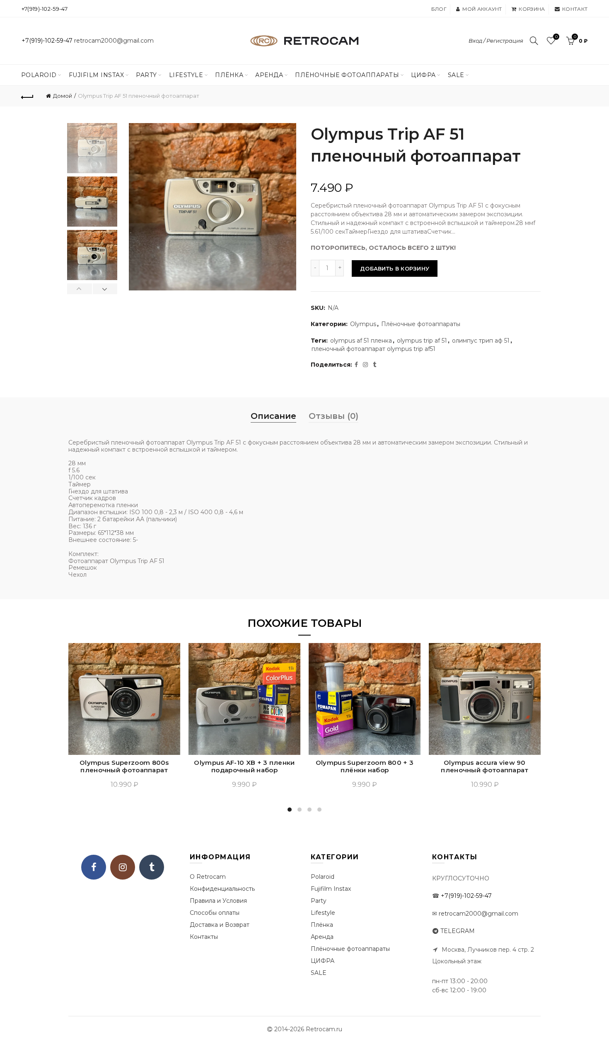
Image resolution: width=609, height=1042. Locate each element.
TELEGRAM (457, 931)
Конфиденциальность (222, 888)
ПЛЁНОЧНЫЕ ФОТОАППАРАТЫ (347, 75)
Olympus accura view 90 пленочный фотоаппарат (484, 766)
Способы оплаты (214, 912)
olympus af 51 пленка (361, 340)
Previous (79, 288)
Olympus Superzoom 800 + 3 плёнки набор (365, 766)
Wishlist (556, 36)
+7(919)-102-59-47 (45, 8)
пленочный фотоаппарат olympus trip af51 (373, 349)
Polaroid (39, 75)
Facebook (93, 867)
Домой (62, 95)
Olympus (363, 324)
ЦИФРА (423, 75)
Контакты (204, 936)
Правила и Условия (218, 900)
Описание (273, 416)
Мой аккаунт (482, 9)
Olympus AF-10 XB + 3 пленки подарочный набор (244, 766)
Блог (439, 9)
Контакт (574, 9)
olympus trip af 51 (422, 340)
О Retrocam (208, 876)
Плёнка (229, 75)
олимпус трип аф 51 (481, 340)
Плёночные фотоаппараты (420, 324)
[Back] (27, 96)
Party (146, 75)
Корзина (532, 9)
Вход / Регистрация (496, 40)
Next (105, 288)
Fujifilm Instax (96, 75)
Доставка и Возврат (219, 924)
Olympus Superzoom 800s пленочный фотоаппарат (124, 766)
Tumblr (151, 867)
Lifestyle (186, 75)
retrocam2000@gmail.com (114, 40)
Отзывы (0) (333, 416)
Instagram (122, 867)
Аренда (269, 75)
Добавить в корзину (394, 268)
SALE (456, 75)
